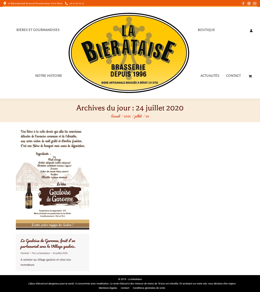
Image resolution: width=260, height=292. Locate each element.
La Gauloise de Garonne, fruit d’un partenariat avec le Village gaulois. (48, 243)
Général (25, 253)
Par (41, 253)
